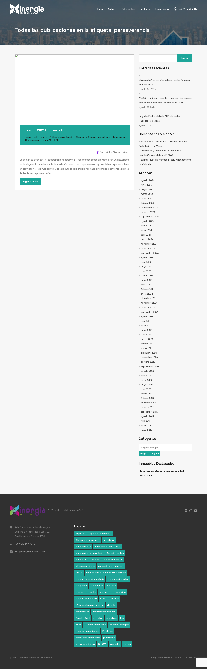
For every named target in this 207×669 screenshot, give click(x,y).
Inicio (100, 9)
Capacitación (103, 137)
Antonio (145, 150)
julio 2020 (146, 375)
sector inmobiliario (85, 644)
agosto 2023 (147, 257)
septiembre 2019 (149, 411)
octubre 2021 (148, 307)
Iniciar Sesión (162, 9)
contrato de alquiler (86, 592)
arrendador (108, 540)
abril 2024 (146, 234)
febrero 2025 (148, 203)
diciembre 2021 (148, 298)
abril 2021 (146, 334)
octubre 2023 (148, 248)
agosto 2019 (147, 416)
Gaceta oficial (83, 618)
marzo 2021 (147, 339)
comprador (81, 585)
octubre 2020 (148, 362)
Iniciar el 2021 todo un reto (43, 130)
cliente (79, 572)
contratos (105, 592)
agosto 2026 (147, 180)
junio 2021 (146, 325)
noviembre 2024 (149, 207)
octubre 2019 (148, 407)
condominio (97, 585)
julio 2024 (146, 225)
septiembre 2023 (150, 253)
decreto (111, 605)
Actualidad (68, 137)
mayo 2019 (146, 430)
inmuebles (111, 618)
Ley (122, 618)
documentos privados (104, 611)
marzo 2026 (147, 194)
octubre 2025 (148, 198)
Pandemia (107, 631)
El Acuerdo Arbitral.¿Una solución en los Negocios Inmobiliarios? (164, 82)
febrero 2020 (148, 398)
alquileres (80, 533)
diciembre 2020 (149, 352)
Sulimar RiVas (148, 159)
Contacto (145, 9)
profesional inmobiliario (88, 637)
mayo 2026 (147, 189)
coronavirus (120, 592)
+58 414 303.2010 (187, 9)
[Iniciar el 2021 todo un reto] (74, 94)
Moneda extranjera (119, 624)
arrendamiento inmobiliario (89, 553)
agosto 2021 (147, 316)
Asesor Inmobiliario (113, 559)
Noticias (112, 9)
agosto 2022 (147, 275)
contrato (111, 585)
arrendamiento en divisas (108, 546)
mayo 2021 (146, 330)
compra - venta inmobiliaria (90, 579)
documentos (82, 611)
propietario (109, 637)
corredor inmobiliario (86, 598)
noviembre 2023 (149, 244)
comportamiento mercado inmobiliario (106, 572)
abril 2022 (146, 284)
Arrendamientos (115, 553)
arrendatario (82, 559)
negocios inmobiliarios (87, 631)
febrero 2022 (148, 289)
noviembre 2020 (149, 357)
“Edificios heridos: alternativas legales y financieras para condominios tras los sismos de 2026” (165, 100)
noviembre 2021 (149, 303)
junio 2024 (146, 230)
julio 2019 (145, 421)
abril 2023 (146, 271)
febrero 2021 (147, 343)
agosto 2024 (147, 221)
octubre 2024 (148, 212)
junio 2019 (146, 425)
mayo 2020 (147, 384)
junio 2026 (146, 185)
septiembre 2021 (149, 312)
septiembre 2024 (150, 216)
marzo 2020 (147, 393)
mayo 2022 (147, 280)
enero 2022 (147, 293)
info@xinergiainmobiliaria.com (30, 551)
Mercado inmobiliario (95, 624)
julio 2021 (145, 321)
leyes (78, 624)
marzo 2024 (147, 239)
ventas (127, 644)
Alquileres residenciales (87, 540)
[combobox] (149, 453)
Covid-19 (114, 598)
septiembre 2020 (150, 366)
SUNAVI (102, 644)
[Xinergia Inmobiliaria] (27, 13)
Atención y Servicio (86, 137)
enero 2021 (146, 348)
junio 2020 (146, 380)
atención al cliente (85, 566)
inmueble (97, 618)
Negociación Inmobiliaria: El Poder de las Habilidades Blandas (159, 118)
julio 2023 (146, 262)
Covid (103, 598)
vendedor (115, 644)
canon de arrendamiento (111, 566)
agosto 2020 (147, 371)
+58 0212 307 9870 (25, 544)
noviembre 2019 (149, 402)
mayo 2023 (147, 266)
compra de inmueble (118, 579)
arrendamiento (83, 546)
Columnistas (128, 9)
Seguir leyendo (30, 181)
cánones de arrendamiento (90, 605)
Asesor (95, 559)
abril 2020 (146, 389)
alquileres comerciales (100, 533)
